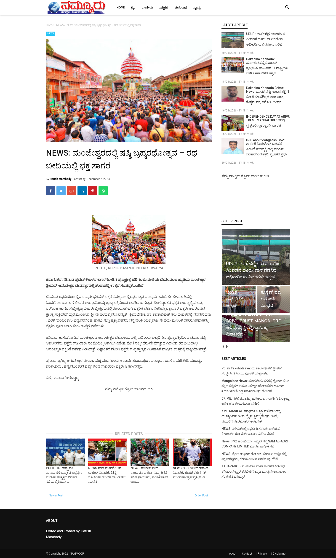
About (232, 553)
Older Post (201, 495)
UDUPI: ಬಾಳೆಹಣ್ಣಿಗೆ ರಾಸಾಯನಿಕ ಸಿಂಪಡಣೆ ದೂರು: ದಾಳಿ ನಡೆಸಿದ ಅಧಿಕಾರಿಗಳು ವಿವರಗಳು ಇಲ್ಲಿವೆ (265, 39)
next (226, 346)
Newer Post (56, 495)
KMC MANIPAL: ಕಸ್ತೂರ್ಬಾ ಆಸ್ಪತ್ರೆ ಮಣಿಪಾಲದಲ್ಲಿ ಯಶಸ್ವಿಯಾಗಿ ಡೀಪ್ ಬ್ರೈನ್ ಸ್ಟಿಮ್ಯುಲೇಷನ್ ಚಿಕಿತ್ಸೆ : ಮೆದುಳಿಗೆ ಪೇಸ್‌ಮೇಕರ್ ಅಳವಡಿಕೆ (250, 416)
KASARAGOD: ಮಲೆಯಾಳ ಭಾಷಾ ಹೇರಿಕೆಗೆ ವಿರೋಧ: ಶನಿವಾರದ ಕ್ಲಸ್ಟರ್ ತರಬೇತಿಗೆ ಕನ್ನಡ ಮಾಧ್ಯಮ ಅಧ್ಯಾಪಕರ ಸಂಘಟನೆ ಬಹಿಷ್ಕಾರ (253, 471)
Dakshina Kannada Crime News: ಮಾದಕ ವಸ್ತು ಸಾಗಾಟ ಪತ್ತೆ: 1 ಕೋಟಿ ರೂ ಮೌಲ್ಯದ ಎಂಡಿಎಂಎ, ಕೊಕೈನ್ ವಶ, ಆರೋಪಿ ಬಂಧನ (267, 95)
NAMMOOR (77, 553)
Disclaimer (279, 553)
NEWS (50, 33)
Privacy (262, 553)
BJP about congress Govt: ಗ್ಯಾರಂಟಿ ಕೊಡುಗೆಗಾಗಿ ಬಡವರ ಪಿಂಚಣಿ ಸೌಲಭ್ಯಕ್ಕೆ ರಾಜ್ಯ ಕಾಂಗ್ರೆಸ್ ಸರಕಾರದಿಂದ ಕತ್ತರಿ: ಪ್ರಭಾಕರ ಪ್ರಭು (266, 147)
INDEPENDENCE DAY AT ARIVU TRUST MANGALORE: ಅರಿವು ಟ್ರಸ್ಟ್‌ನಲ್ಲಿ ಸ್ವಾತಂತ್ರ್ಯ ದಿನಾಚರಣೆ (268, 121)
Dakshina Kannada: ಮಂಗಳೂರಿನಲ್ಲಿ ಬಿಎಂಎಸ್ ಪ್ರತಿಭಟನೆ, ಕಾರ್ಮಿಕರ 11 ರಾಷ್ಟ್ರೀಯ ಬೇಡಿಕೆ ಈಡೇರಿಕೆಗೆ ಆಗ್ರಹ (267, 66)
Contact (247, 553)
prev (223, 346)
